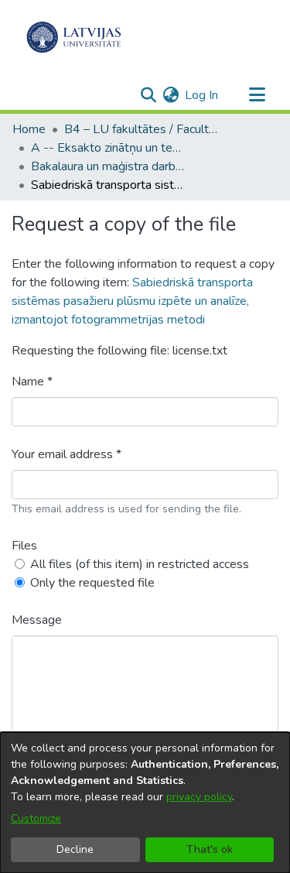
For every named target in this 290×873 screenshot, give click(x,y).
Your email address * (66, 454)
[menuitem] (170, 95)
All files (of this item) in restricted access (139, 564)
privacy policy (199, 796)
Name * (32, 381)
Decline (75, 849)
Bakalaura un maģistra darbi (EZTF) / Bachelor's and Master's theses (108, 166)
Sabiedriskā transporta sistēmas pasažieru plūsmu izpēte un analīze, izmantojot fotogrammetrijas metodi (132, 301)
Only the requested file (92, 582)
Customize (36, 818)
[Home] (74, 37)
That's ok (209, 849)
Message (37, 619)
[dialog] (145, 802)
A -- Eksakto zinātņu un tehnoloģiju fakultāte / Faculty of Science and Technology (108, 147)
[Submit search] (148, 95)
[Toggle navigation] (256, 95)
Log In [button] (202, 95)
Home (29, 129)
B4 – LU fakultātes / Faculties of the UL (141, 129)
